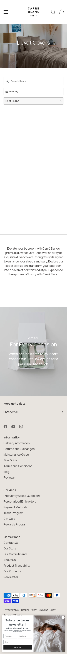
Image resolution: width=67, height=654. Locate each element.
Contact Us (11, 543)
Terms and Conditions (18, 466)
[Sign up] (61, 412)
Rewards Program (15, 524)
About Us (10, 560)
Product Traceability (17, 566)
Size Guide (10, 460)
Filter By (13, 91)
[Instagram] (21, 426)
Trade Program (13, 513)
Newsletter (11, 577)
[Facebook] (5, 426)
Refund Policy (29, 610)
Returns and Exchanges (19, 449)
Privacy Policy (11, 610)
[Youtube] (13, 426)
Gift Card (9, 519)
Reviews (9, 477)
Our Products (12, 571)
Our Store (10, 548)
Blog (6, 472)
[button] (33, 101)
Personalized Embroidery (20, 501)
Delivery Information (17, 443)
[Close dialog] (63, 617)
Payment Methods (16, 507)
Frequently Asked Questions (22, 496)
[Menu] (6, 12)
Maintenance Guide (16, 455)
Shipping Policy (47, 610)
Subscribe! (17, 647)
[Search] (53, 12)
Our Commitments (16, 554)
